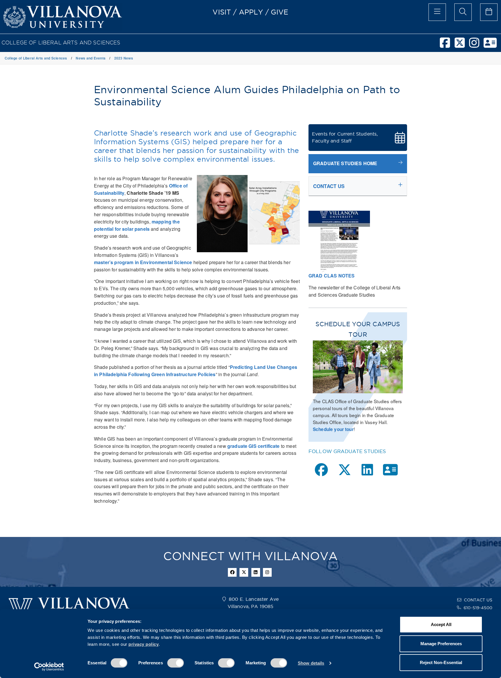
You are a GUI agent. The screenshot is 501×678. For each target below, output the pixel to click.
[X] (462, 45)
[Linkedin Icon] (255, 572)
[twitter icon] (243, 572)
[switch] (175, 663)
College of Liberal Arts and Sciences (61, 42)
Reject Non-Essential (441, 662)
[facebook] (447, 45)
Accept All (441, 624)
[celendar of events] (489, 12)
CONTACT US (478, 600)
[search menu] (463, 12)
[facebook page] (321, 470)
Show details (311, 663)
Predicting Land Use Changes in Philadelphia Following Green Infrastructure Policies (195, 371)
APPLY (251, 12)
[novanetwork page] (390, 470)
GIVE (279, 12)
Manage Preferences (441, 643)
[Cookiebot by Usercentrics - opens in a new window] (49, 666)
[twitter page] (344, 470)
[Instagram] (476, 45)
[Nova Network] (492, 45)
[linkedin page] (367, 470)
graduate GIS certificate (253, 446)
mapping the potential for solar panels (137, 225)
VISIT (222, 12)
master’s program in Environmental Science (143, 262)
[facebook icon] (232, 572)
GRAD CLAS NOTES (331, 275)
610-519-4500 (478, 607)
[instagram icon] (267, 572)
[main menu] (437, 12)
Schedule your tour (333, 429)
